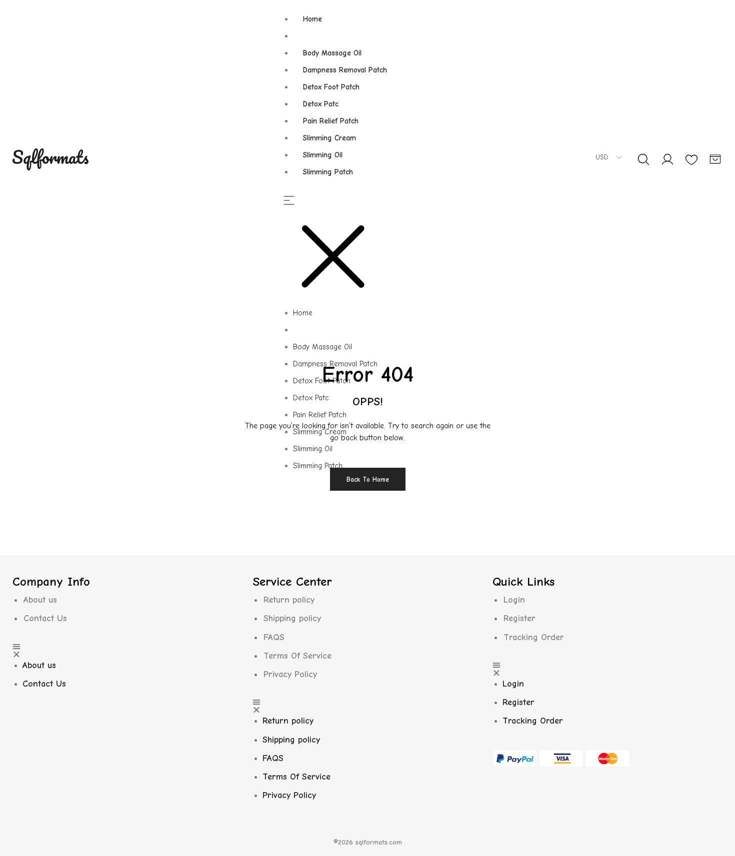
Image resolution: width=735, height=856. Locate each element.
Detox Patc (320, 103)
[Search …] (643, 159)
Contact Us (45, 618)
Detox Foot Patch (331, 86)
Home (312, 18)
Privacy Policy (290, 674)
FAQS (274, 637)
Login (514, 600)
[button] (340, 250)
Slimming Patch (328, 171)
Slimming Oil (322, 154)
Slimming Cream (329, 137)
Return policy (289, 600)
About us (40, 600)
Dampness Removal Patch (345, 69)
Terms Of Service (298, 656)
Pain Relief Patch (330, 120)
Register (520, 618)
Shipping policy (292, 618)
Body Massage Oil (332, 52)
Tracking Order (534, 637)
